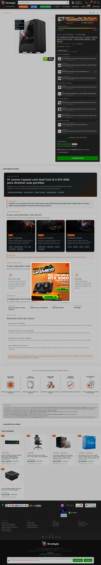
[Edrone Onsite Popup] (50, 282)
